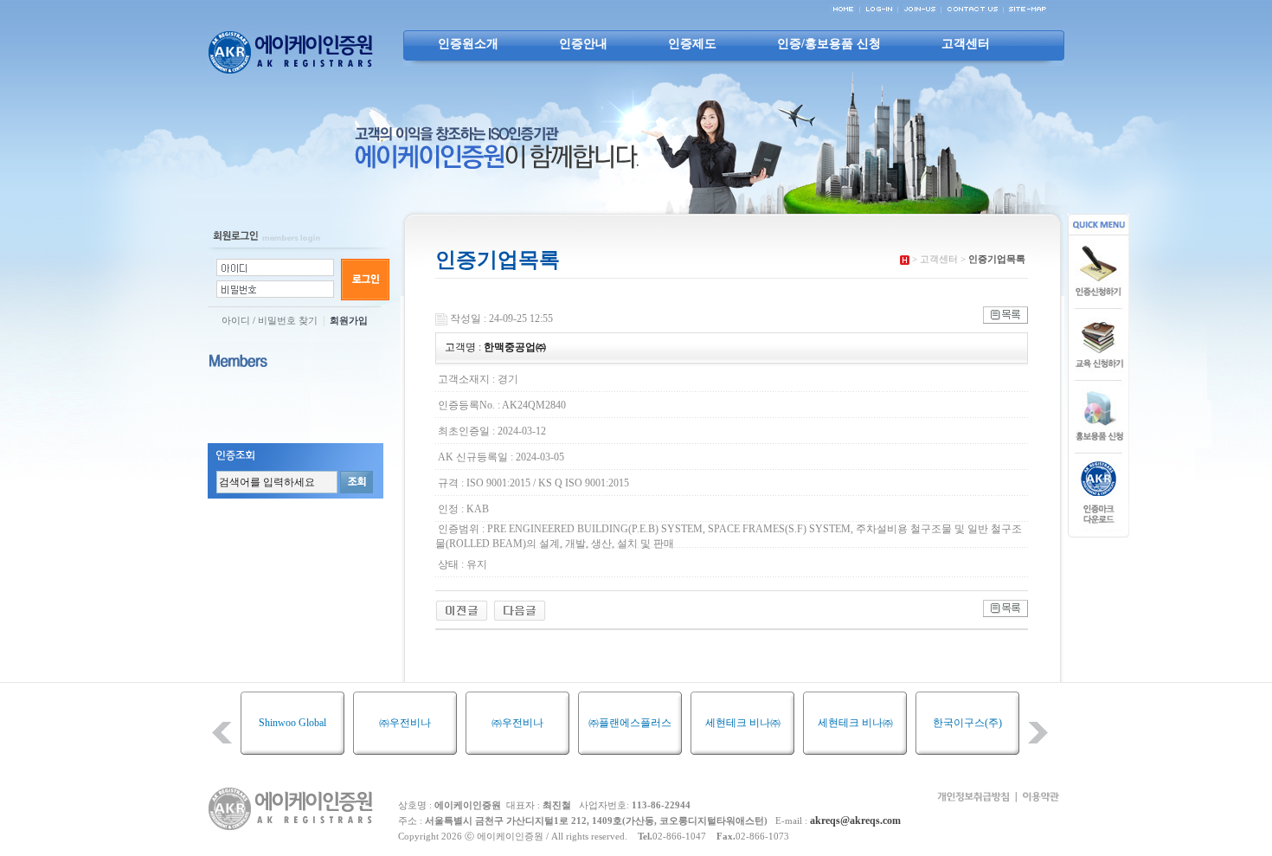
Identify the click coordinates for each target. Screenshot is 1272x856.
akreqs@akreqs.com (855, 820)
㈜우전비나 (361, 723)
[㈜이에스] (519, 609)
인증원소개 (468, 43)
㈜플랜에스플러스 (585, 723)
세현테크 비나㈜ (698, 723)
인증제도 (692, 43)
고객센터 (965, 43)
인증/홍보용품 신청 (829, 43)
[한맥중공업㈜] (461, 609)
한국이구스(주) (923, 723)
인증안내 (583, 43)
